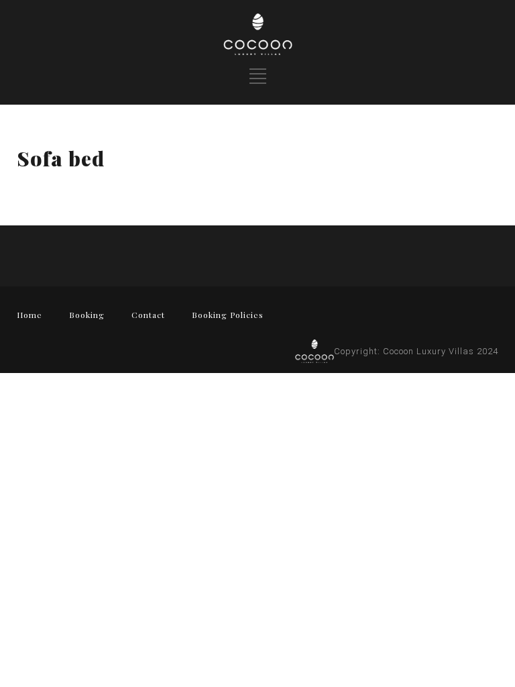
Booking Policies (228, 314)
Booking (87, 314)
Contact (148, 314)
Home (29, 314)
